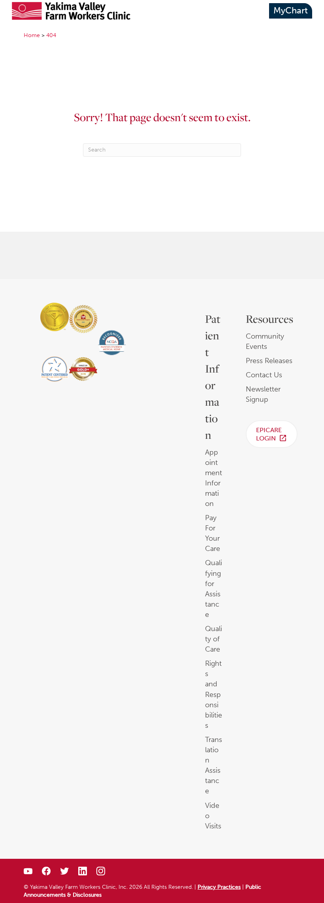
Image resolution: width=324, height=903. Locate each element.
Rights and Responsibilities (213, 694)
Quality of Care (213, 639)
